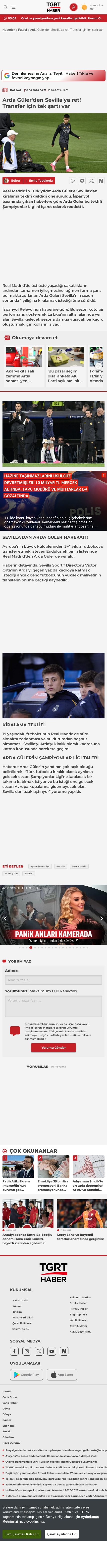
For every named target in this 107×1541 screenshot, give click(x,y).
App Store (65, 1374)
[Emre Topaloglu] (6, 180)
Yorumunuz (41, 991)
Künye (16, 1306)
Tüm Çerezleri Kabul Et (22, 1534)
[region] (53, 1520)
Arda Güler (49, 295)
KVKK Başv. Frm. (80, 1331)
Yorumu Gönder (54, 1047)
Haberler (8, 30)
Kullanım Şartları (80, 1297)
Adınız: (11, 970)
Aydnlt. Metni (78, 1326)
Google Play (30, 1374)
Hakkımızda (20, 1300)
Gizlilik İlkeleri (78, 1303)
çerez (85, 1507)
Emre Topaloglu (41, 180)
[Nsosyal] (101, 180)
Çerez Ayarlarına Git (61, 1534)
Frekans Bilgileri (22, 1317)
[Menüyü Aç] (13, 7)
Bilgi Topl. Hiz (78, 1314)
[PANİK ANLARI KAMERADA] (53, 915)
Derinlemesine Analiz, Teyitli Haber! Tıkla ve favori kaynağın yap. (52, 75)
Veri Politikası (78, 1320)
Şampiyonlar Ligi (46, 776)
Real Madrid (13, 285)
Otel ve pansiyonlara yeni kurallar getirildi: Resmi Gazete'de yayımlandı (62, 18)
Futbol (22, 30)
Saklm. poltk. (20, 1329)
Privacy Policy (79, 1308)
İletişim (17, 1311)
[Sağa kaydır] (98, 366)
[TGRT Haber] (53, 7)
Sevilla (68, 295)
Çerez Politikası (22, 1323)
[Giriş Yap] (73, 7)
